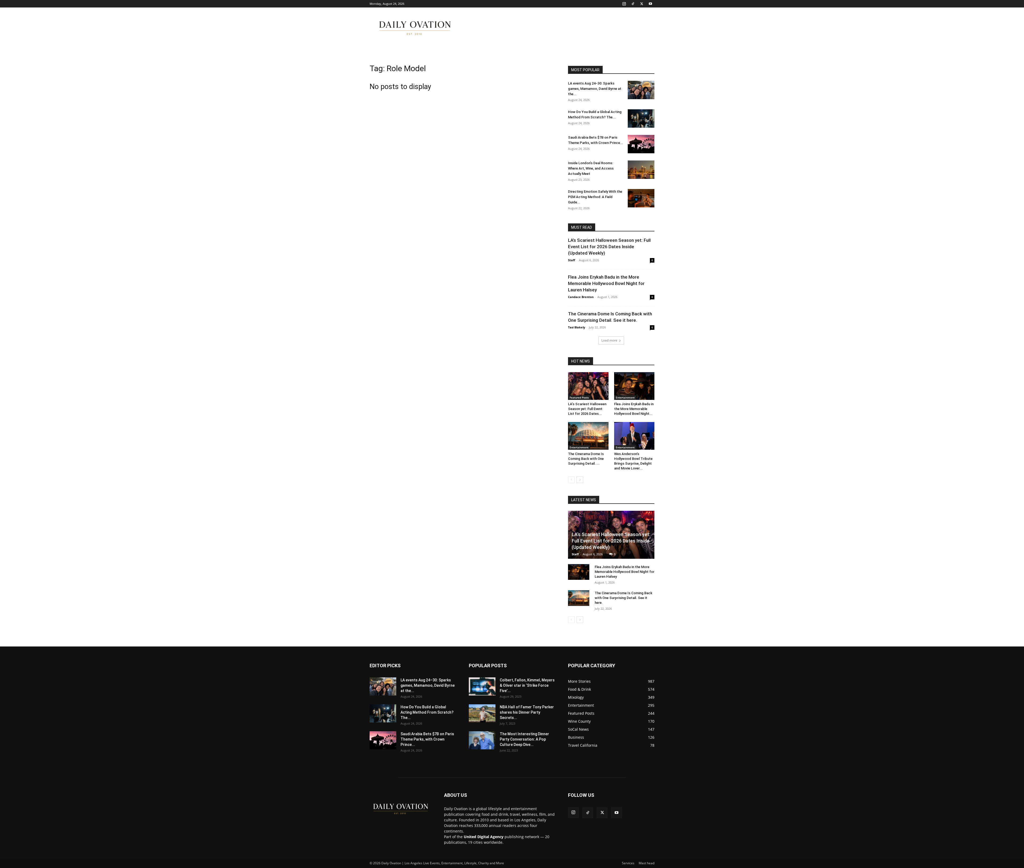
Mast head (646, 863)
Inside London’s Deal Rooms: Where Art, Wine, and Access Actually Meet (591, 168)
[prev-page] (571, 479)
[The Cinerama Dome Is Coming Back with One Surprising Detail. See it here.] (588, 436)
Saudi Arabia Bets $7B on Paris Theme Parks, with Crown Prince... (427, 739)
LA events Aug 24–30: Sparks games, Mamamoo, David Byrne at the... (594, 88)
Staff (571, 260)
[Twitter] (642, 3)
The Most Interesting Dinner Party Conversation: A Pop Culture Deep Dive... (524, 739)
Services (628, 863)
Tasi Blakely (576, 327)
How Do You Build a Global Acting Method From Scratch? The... (427, 712)
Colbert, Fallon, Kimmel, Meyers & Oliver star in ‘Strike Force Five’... (527, 685)
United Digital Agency (483, 836)
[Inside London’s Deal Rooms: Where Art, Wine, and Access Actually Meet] (641, 169)
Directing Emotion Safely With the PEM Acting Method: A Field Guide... (595, 197)
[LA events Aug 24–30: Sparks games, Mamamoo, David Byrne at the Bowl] (641, 90)
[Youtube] (650, 3)
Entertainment (625, 397)
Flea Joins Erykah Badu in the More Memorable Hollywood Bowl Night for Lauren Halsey (606, 283)
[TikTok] (633, 3)
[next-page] (580, 479)
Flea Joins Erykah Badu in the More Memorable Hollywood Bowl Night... (634, 409)
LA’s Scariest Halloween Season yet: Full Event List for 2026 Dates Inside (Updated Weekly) (609, 247)
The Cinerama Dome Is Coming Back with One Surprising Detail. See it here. (623, 598)
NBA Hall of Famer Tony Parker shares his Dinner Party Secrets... (527, 712)
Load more (609, 340)
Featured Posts (579, 397)
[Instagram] (624, 3)
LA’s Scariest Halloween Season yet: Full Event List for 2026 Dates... (587, 409)
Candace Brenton (581, 297)
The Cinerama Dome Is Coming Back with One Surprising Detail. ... (586, 458)
